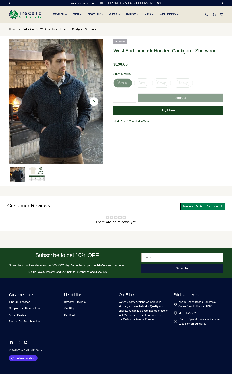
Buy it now (168, 110)
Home (12, 29)
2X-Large (185, 84)
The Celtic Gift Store (30, 350)
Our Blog (69, 308)
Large (144, 84)
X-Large (164, 84)
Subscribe (182, 268)
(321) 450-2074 (187, 312)
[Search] (207, 14)
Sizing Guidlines (18, 314)
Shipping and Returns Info (24, 308)
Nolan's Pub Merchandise (24, 321)
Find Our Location (19, 301)
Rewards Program (75, 301)
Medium (125, 84)
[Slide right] (94, 101)
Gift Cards (70, 314)
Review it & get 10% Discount (202, 206)
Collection (28, 29)
